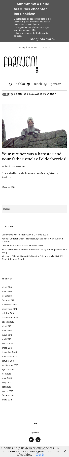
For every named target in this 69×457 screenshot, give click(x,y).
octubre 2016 (8, 313)
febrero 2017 (8, 300)
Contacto (45, 48)
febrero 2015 (8, 395)
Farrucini (20, 166)
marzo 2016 (7, 343)
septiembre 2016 (10, 317)
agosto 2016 (8, 322)
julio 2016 (6, 326)
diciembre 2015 (9, 352)
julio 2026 (7, 287)
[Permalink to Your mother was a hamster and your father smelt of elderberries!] (34, 146)
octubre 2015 (8, 361)
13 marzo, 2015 (8, 187)
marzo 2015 (7, 391)
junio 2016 (7, 330)
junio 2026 (7, 291)
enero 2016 (7, 348)
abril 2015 (6, 387)
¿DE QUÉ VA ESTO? (28, 48)
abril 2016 (6, 339)
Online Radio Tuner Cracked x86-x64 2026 (22, 245)
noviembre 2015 (9, 356)
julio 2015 (6, 373)
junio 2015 (7, 378)
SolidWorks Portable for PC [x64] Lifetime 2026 (25, 234)
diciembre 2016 (9, 304)
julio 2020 (7, 296)
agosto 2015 (8, 369)
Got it (40, 454)
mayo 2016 (7, 335)
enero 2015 (7, 399)
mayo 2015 (7, 382)
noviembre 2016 (9, 309)
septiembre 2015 (10, 365)
